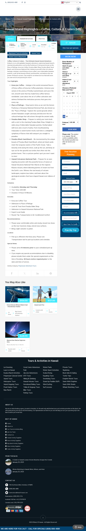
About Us (10, 423)
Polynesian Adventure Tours (27, 263)
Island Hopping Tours (11, 381)
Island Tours (36, 50)
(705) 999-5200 (18, 499)
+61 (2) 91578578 (21, 496)
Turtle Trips (67, 373)
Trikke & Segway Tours (31, 384)
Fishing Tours (28, 390)
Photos (42, 36)
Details (11, 36)
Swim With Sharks (69, 381)
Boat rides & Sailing (70, 370)
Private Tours (67, 364)
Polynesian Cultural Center (13, 373)
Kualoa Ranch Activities (12, 370)
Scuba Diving (47, 370)
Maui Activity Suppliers (13, 443)
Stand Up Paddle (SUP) (51, 379)
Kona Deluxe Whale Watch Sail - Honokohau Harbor (17, 303)
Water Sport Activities (51, 367)
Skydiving (66, 367)
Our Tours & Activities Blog (15, 426)
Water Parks (47, 364)
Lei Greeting (8, 364)
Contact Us (10, 432)
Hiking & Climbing (29, 376)
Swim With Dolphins (70, 379)
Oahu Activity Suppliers (14, 446)
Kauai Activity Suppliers (14, 438)
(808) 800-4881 (12, 2)
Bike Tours (27, 387)
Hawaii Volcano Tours (31, 379)
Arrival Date (70, 175)
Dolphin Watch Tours (70, 376)
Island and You (39, 302)
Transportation (26, 36)
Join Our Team (11, 429)
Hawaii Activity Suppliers (14, 435)
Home (7, 16)
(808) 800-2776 (18, 493)
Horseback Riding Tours (31, 381)
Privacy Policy (35, 524)
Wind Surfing (47, 381)
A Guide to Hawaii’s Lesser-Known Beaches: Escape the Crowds (32, 457)
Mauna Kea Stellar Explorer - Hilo (16, 338)
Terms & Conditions (48, 524)
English (67, 2)
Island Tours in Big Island (17, 54)
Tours (13, 16)
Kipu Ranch (7, 387)
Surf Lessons (47, 384)
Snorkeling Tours (49, 376)
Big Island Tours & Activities (18, 50)
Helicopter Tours (10, 379)
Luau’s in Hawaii (9, 367)
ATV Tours (27, 373)
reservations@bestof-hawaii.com (18, 490)
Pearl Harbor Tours (10, 384)
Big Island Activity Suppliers (15, 440)
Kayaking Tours (48, 373)
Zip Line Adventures (30, 370)
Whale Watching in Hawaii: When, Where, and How (28, 466)
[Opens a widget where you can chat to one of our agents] (78, 527)
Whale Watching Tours (71, 384)
